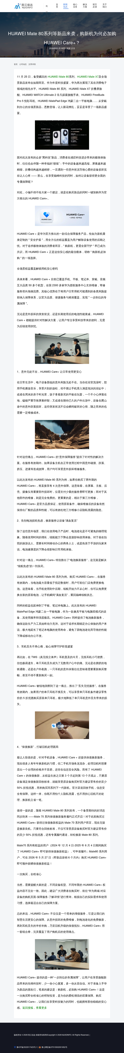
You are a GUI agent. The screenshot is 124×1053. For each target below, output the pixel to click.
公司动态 (23, 64)
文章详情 (32, 64)
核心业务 (75, 5)
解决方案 (85, 5)
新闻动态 (65, 5)
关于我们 (105, 5)
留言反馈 (95, 5)
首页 (57, 5)
